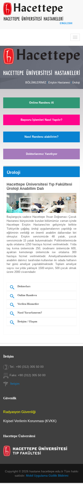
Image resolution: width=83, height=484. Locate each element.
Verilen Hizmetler (28, 303)
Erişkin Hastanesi (59, 82)
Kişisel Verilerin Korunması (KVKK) (29, 421)
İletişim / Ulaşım (27, 321)
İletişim (15, 383)
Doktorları (23, 286)
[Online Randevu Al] (41, 112)
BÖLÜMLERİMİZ (35, 82)
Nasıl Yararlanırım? (29, 312)
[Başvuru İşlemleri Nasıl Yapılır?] (41, 129)
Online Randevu (27, 295)
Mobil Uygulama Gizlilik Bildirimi (47, 475)
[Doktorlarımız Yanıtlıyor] (41, 163)
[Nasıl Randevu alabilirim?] (41, 146)
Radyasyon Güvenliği (19, 412)
